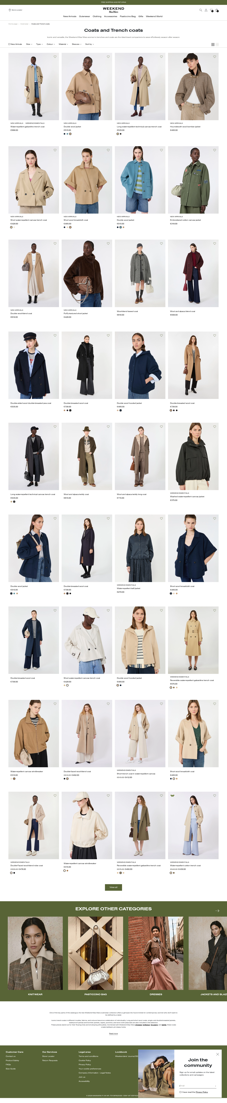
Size (28, 44)
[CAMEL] (70, 134)
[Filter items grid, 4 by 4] (212, 44)
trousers (154, 1025)
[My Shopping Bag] (216, 10)
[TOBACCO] (14, 778)
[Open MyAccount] (208, 10)
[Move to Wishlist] (55, 56)
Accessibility (84, 1081)
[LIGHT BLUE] (67, 134)
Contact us (11, 1056)
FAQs (8, 1064)
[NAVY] (64, 227)
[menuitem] (70, 17)
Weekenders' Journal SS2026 (129, 1056)
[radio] (64, 134)
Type (38, 44)
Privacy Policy (85, 1064)
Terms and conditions (88, 1056)
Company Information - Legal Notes (95, 1073)
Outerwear (24, 24)
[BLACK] (120, 134)
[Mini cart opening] (220, 10)
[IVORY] (14, 227)
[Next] (217, 911)
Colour (50, 44)
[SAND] (67, 227)
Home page (12, 24)
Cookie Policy (85, 1060)
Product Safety (12, 1060)
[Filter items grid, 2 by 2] (217, 44)
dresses (138, 1025)
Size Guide (11, 1069)
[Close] (217, 1054)
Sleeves (75, 44)
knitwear (146, 1025)
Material (62, 44)
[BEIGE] (117, 134)
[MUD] (174, 687)
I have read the (195, 1092)
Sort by (88, 44)
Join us (82, 1077)
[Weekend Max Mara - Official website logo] (113, 10)
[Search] (201, 10)
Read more (113, 1033)
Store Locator (48, 1056)
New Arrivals (16, 44)
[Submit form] (215, 1086)
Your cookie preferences (90, 1069)
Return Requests (50, 1060)
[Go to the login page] (206, 10)
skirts (164, 1025)
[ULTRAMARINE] (64, 134)
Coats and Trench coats (40, 24)
